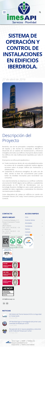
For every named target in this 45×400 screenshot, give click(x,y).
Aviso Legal (15, 341)
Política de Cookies (28, 344)
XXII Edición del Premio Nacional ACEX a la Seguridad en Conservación (25, 315)
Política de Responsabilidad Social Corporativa (23, 342)
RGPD (23, 341)
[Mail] (7, 303)
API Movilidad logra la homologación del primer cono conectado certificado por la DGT (25, 322)
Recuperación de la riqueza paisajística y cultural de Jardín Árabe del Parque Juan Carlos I (25, 330)
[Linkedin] (4, 303)
